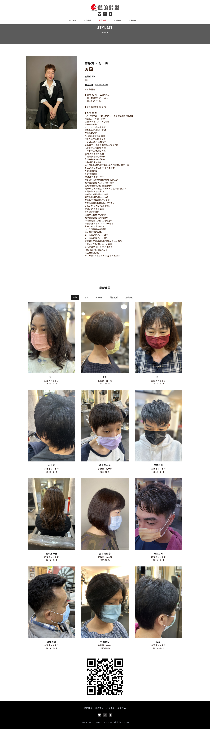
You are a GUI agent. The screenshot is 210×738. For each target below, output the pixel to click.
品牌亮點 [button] (132, 20)
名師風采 (102, 20)
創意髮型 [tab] (114, 305)
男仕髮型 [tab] (129, 305)
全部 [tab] (75, 305)
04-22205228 (101, 92)
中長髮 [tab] (99, 305)
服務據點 (87, 20)
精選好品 (117, 20)
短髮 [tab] (86, 305)
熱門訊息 (72, 20)
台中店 (103, 72)
